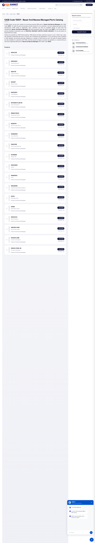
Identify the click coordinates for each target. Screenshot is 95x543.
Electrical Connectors (32, 8)
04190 (13, 206)
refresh (91, 502)
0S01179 (13, 71)
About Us (8, 8)
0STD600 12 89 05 (16, 103)
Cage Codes (12, 14)
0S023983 (14, 165)
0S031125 (14, 52)
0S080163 (14, 175)
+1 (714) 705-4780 (89, 1)
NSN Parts (23, 8)
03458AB (14, 154)
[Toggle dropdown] (18, 8)
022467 (13, 82)
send (91, 532)
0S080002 (14, 134)
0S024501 (14, 92)
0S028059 (14, 186)
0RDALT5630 (15, 113)
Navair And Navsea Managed (18, 55)
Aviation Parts (15, 8)
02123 (13, 196)
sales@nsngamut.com (78, 1)
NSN (7, 14)
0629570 (13, 123)
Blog (55, 8)
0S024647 (14, 61)
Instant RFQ (89, 4)
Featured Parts (42, 8)
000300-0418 (15, 227)
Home (3, 8)
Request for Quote (81, 31)
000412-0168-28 (16, 248)
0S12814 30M (15, 238)
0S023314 (14, 217)
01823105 (14, 144)
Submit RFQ (61, 52)
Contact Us (50, 8)
